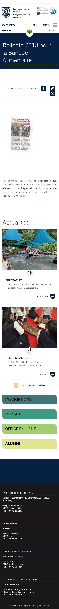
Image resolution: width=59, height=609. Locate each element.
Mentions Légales (33, 605)
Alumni (12, 443)
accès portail (9, 25)
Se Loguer (6, 30)
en (39, 25)
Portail (13, 414)
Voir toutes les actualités (32, 385)
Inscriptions (18, 399)
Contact (51, 30)
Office (20, 429)
